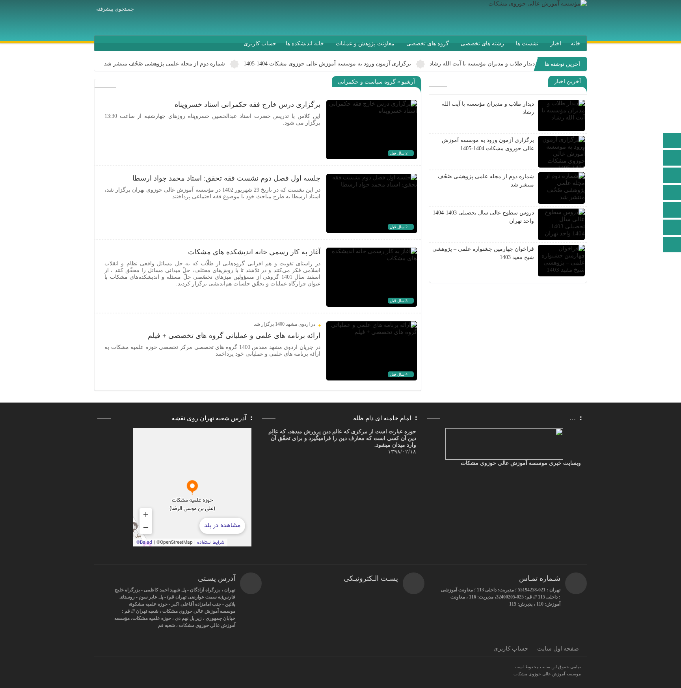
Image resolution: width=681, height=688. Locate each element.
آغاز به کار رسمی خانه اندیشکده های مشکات (254, 252)
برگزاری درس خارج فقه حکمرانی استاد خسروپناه (247, 104)
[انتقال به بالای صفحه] (673, 244)
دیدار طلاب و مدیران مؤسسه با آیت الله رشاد (482, 64)
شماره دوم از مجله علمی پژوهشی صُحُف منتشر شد (164, 64)
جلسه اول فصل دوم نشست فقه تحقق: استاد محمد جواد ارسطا (226, 178)
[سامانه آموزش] (672, 158)
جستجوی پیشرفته (115, 9)
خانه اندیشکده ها (305, 44)
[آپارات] (672, 210)
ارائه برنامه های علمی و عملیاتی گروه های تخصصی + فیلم (234, 335)
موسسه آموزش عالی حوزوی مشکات (547, 673)
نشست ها (527, 44)
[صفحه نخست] (672, 141)
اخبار (555, 44)
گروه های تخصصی (427, 44)
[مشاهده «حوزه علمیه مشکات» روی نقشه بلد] (192, 487)
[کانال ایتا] (672, 176)
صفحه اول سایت (558, 648)
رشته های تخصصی (482, 44)
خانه (576, 44)
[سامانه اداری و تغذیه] (672, 228)
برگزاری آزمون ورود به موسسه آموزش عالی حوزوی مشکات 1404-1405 (327, 64)
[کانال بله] (672, 193)
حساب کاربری (260, 44)
